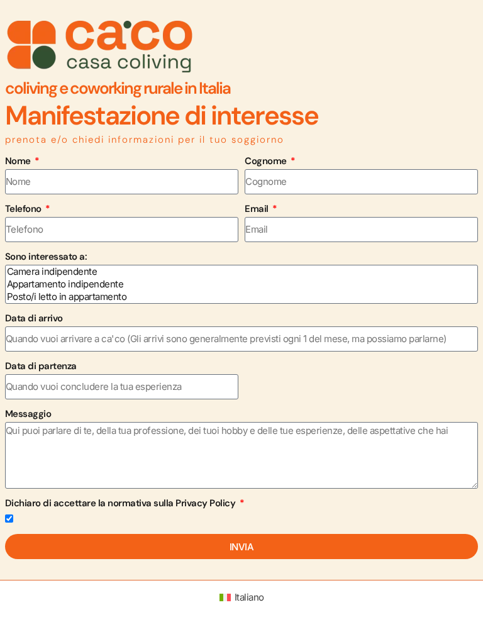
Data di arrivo (34, 318)
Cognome (267, 161)
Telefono (24, 209)
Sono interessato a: (46, 256)
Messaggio (28, 414)
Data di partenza (41, 366)
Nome (19, 161)
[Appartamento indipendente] (235, 284)
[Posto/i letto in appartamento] (235, 297)
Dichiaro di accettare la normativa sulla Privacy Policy (121, 503)
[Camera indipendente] (235, 271)
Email (257, 209)
